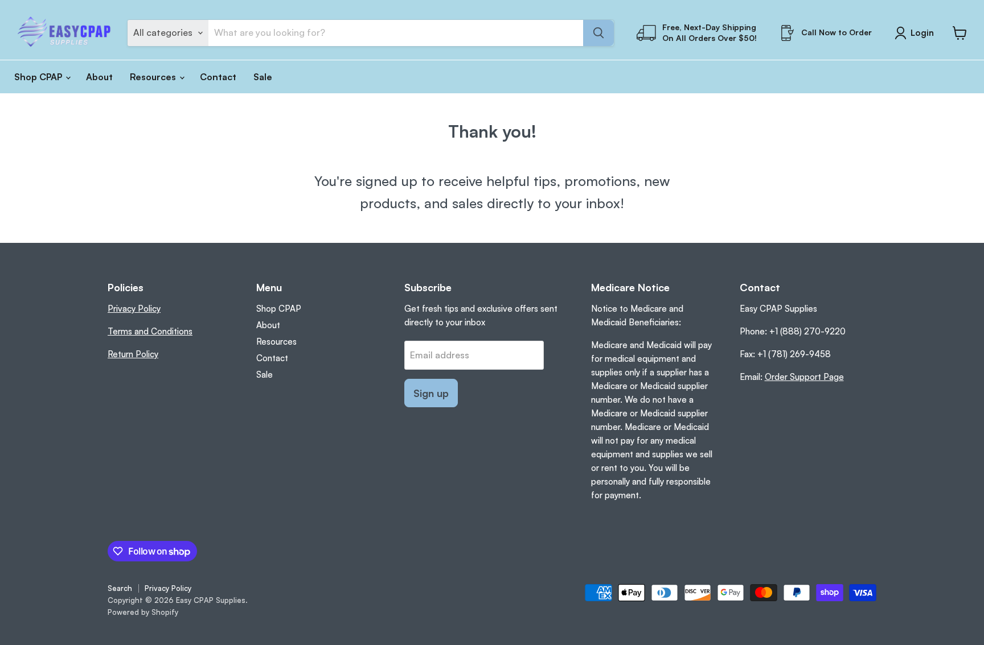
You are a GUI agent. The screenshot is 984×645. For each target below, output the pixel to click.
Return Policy (133, 354)
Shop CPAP (39, 76)
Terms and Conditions (150, 331)
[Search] (598, 33)
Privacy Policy (134, 308)
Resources (154, 76)
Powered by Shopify (143, 612)
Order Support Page (804, 376)
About (99, 76)
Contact (218, 76)
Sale (262, 76)
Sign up (431, 393)
